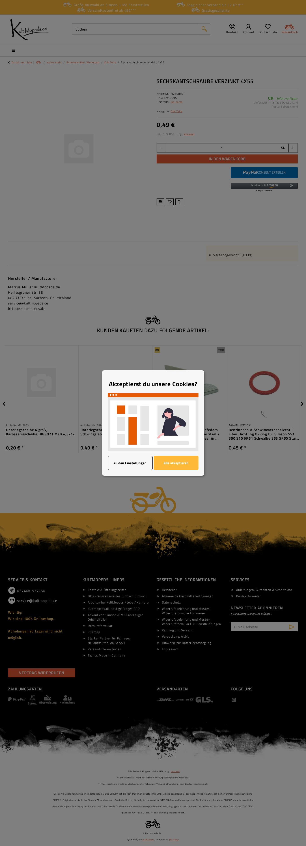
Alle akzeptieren (176, 463)
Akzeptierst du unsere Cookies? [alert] (153, 384)
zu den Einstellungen (130, 463)
